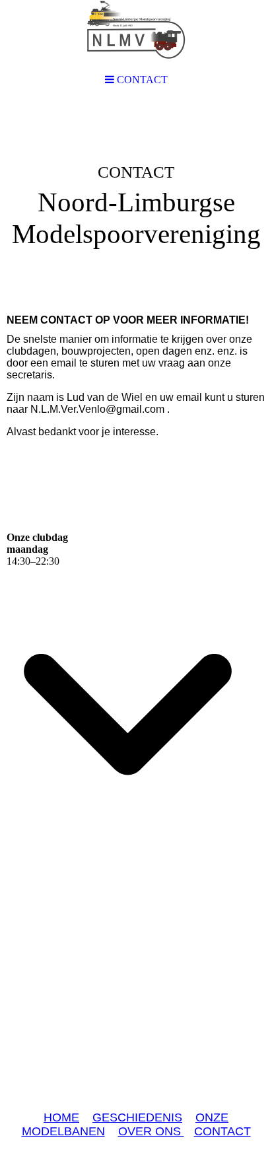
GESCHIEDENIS (137, 1117)
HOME (61, 1117)
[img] (136, 202)
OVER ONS (151, 1131)
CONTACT (222, 1131)
